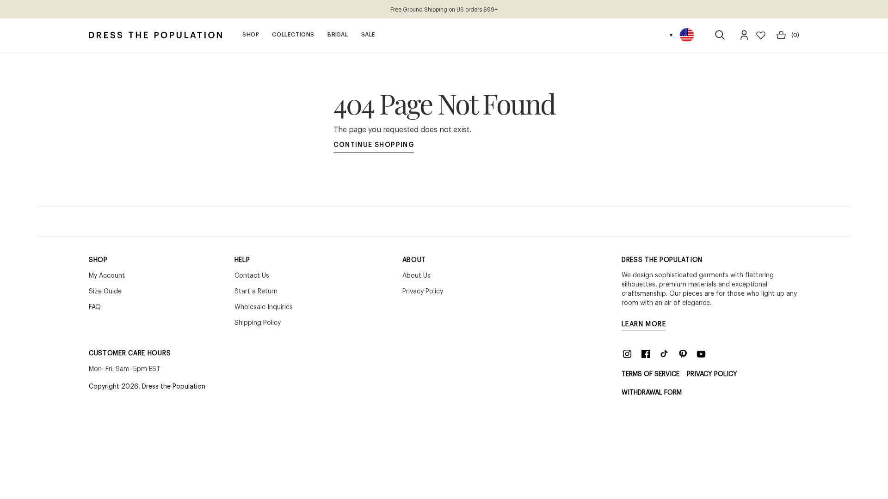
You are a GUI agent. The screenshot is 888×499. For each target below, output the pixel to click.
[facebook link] (645, 354)
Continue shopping (373, 145)
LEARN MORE (644, 324)
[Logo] (155, 35)
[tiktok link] (664, 354)
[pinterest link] (682, 354)
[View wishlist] (760, 35)
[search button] (720, 35)
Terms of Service (650, 374)
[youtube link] (701, 354)
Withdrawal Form (652, 392)
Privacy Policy (712, 374)
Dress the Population (173, 386)
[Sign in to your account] (744, 35)
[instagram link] (627, 354)
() (795, 35)
